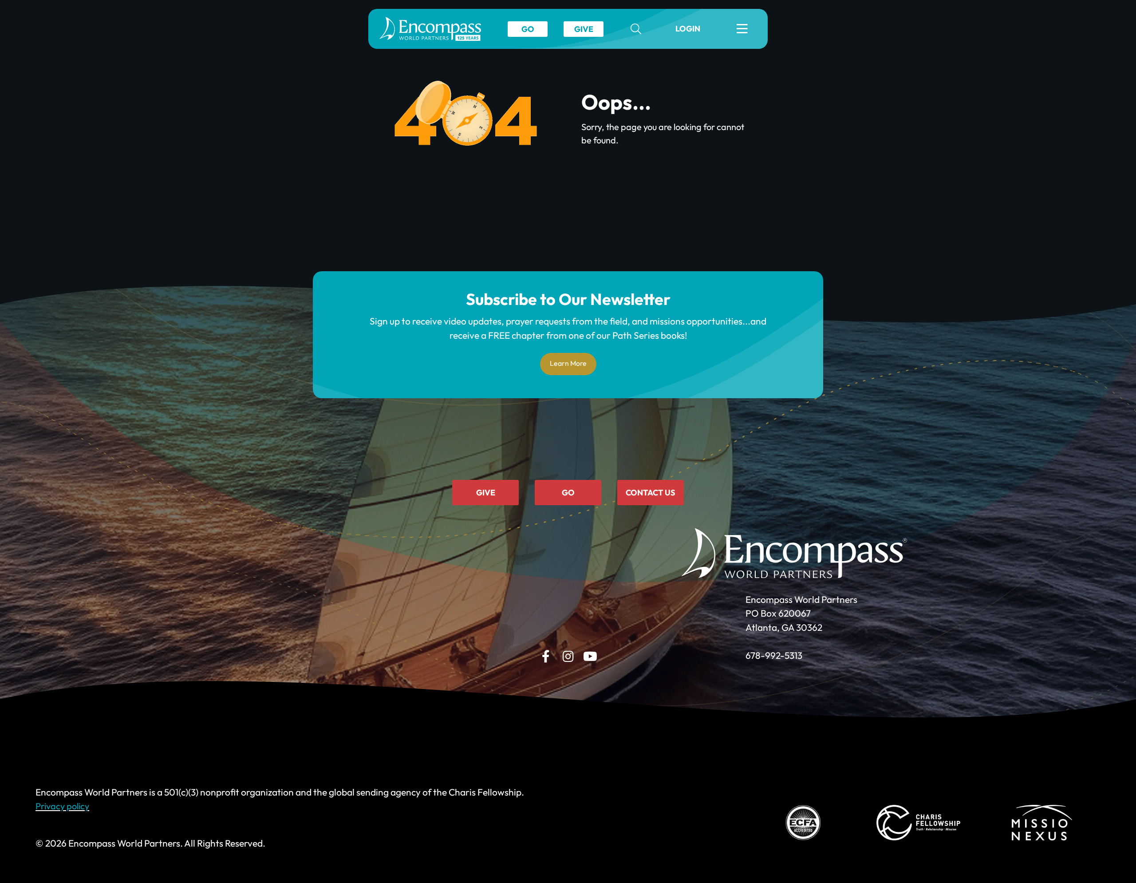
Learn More (568, 363)
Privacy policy (62, 806)
